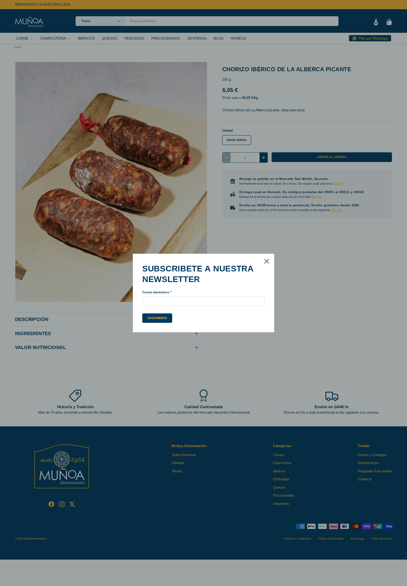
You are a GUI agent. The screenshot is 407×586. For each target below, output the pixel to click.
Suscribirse (157, 318)
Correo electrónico (155, 292)
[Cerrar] (266, 261)
